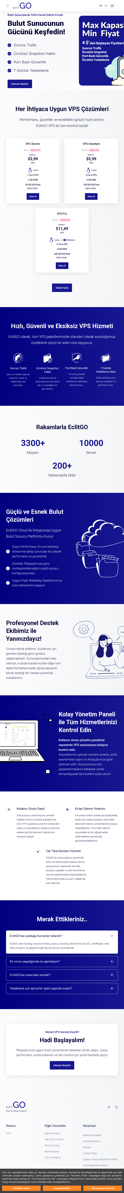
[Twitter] (109, 1107)
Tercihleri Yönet (21, 1188)
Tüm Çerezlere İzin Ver (102, 1188)
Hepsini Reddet (62, 1188)
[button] (62, 942)
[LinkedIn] (116, 1107)
